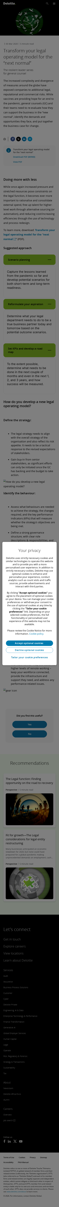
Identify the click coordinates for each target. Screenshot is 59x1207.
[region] (29, 603)
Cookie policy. (36, 633)
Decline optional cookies (29, 650)
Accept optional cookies (29, 643)
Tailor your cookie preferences (29, 657)
